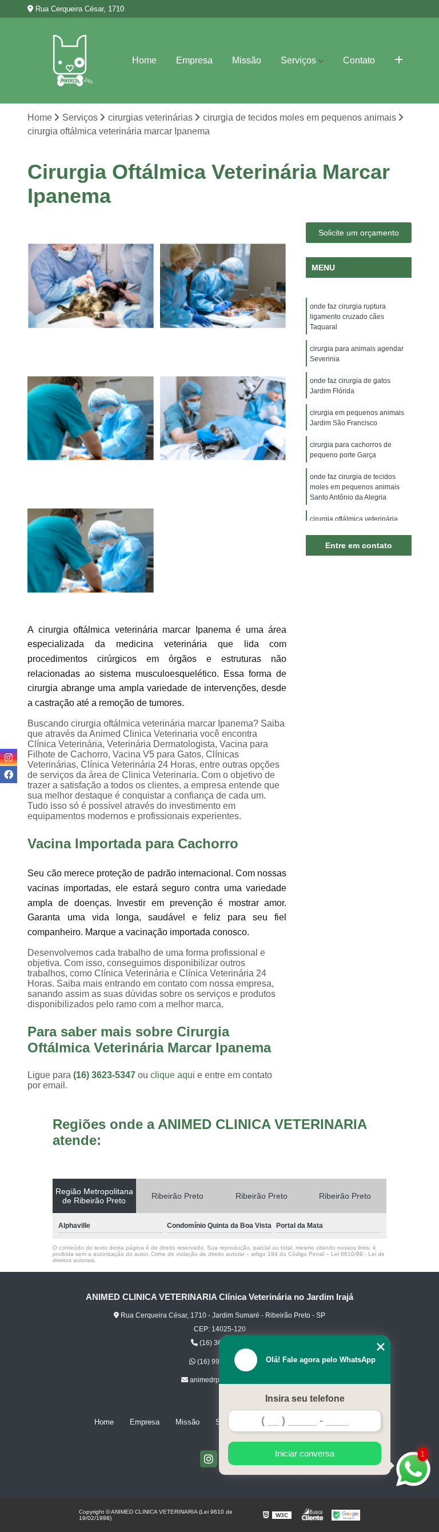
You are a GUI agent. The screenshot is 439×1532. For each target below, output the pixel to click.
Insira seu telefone (305, 1398)
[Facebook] (8, 774)
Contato (359, 60)
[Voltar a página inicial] (69, 60)
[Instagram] (208, 1458)
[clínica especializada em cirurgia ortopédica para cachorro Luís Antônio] (90, 418)
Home (144, 60)
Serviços (298, 60)
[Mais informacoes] (399, 60)
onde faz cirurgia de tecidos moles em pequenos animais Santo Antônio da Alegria (355, 487)
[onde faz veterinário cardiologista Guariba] (223, 285)
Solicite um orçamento (358, 232)
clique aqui (172, 1075)
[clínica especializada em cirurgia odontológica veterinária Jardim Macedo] (90, 550)
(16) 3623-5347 (105, 1075)
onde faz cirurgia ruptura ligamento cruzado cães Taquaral (348, 316)
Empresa (194, 60)
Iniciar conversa (304, 1453)
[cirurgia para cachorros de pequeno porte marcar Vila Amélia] (90, 285)
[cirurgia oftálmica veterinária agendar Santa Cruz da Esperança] (223, 418)
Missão (246, 60)
